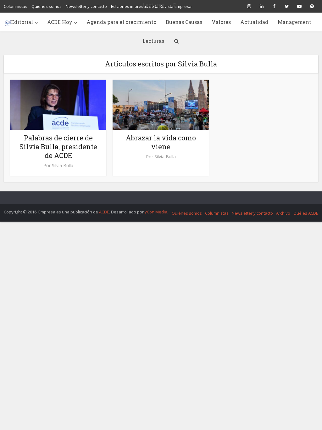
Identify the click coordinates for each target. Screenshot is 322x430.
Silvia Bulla (62, 165)
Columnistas (217, 213)
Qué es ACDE (305, 213)
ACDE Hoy (59, 22)
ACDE (104, 212)
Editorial (22, 22)
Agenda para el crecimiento (121, 22)
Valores (221, 22)
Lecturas (153, 40)
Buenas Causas (184, 22)
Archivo (283, 213)
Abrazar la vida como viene (161, 142)
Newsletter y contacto (252, 213)
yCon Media (156, 212)
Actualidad (254, 22)
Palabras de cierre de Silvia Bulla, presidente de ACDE (58, 146)
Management (294, 22)
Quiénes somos (187, 213)
